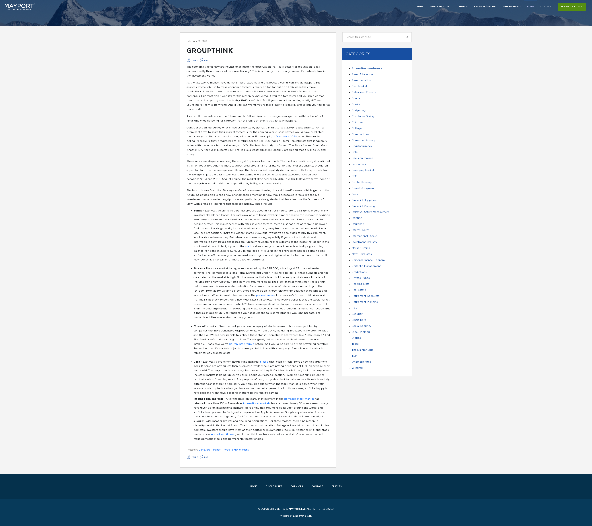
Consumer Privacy (363, 140)
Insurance (358, 224)
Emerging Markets (363, 170)
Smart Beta (359, 320)
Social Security (361, 326)
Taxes (355, 344)
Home (253, 486)
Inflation (357, 218)
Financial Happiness (364, 200)
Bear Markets (360, 86)
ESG (354, 176)
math (248, 246)
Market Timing (361, 248)
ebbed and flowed (223, 434)
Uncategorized (361, 362)
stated (264, 361)
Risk (354, 308)
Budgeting (359, 110)
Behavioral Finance (210, 450)
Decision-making (362, 158)
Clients (337, 486)
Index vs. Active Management (370, 212)
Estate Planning (362, 182)
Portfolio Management (236, 450)
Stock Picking (361, 332)
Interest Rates (360, 230)
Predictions (359, 272)
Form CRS (297, 486)
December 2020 (286, 136)
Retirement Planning (365, 302)
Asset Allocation (362, 74)
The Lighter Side (362, 350)
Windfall (357, 368)
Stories (356, 338)
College (357, 128)
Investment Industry (364, 242)
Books (356, 104)
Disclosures (274, 486)
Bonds (356, 98)
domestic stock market (299, 399)
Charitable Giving (363, 116)
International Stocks (364, 236)
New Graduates (362, 254)
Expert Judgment (363, 188)
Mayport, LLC (297, 509)
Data (355, 152)
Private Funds (361, 278)
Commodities (360, 134)
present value (265, 295)
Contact (317, 486)
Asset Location (361, 80)
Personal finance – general (368, 260)
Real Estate (359, 290)
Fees (355, 194)
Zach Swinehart (302, 516)
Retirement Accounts (365, 296)
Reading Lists (360, 284)
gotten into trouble (241, 344)
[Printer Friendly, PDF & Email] (197, 60)
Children (357, 122)
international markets (256, 403)
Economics (359, 164)
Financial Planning (363, 206)
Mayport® (20, 7)
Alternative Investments (367, 68)
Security (357, 314)
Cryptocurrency (362, 146)
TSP (354, 356)
